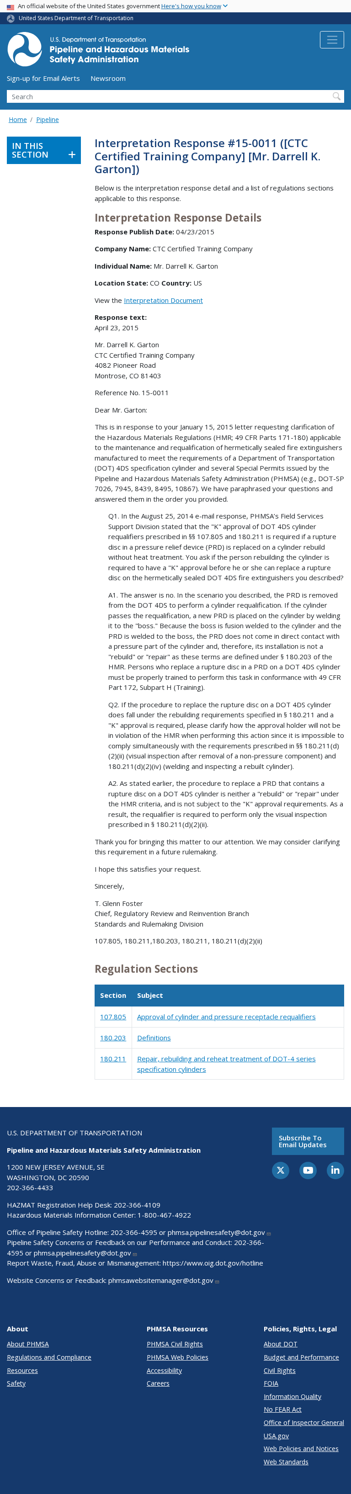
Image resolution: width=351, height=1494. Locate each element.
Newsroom (108, 78)
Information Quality (292, 1396)
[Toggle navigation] (332, 39)
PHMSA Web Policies (177, 1357)
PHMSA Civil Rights (175, 1344)
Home (18, 119)
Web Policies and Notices (301, 1448)
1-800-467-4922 (164, 1214)
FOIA (271, 1383)
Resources (22, 1370)
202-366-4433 (30, 1187)
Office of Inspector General (304, 1422)
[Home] (98, 52)
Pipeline (47, 119)
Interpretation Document (163, 300)
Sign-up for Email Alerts (43, 78)
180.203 (113, 1037)
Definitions (154, 1037)
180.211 (113, 1058)
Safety (16, 1383)
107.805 (113, 1016)
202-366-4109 (137, 1204)
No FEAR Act (283, 1409)
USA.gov (276, 1435)
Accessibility (164, 1370)
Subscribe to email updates (303, 1141)
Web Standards (286, 1461)
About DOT (281, 1344)
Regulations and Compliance (49, 1357)
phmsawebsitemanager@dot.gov (160, 1280)
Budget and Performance (301, 1357)
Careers (158, 1383)
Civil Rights (280, 1370)
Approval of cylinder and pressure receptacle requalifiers (226, 1016)
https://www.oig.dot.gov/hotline (213, 1262)
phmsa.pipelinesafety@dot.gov (216, 1232)
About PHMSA (28, 1344)
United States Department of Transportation (76, 18)
